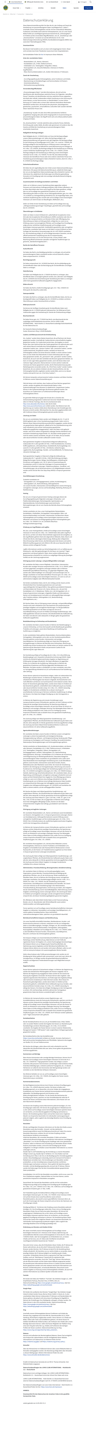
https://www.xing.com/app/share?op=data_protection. (40, 1330)
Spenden (76, 8)
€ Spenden (88, 8)
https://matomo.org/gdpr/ (31, 1342)
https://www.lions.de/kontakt (33, 1038)
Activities (41, 8)
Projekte (28, 8)
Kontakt (53, 8)
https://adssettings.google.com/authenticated (37, 1285)
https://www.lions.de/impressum (51, 1387)
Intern (64, 8)
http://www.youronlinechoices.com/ (34, 406)
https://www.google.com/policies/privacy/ (51, 1283)
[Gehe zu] (6, 8)
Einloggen (83, 2)
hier (42, 54)
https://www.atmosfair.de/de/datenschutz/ (36, 1355)
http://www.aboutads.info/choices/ (34, 404)
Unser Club (16, 8)
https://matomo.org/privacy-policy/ (54, 1342)
